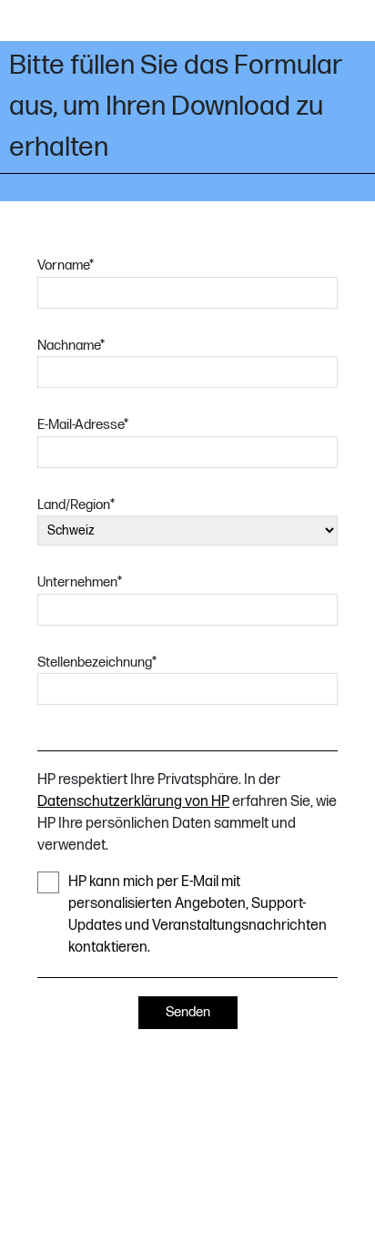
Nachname (71, 345)
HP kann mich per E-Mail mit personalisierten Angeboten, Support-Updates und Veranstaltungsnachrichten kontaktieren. (197, 914)
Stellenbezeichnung (97, 662)
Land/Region (76, 505)
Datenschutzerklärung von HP (133, 802)
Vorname (65, 265)
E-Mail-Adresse (82, 425)
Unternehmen (79, 582)
